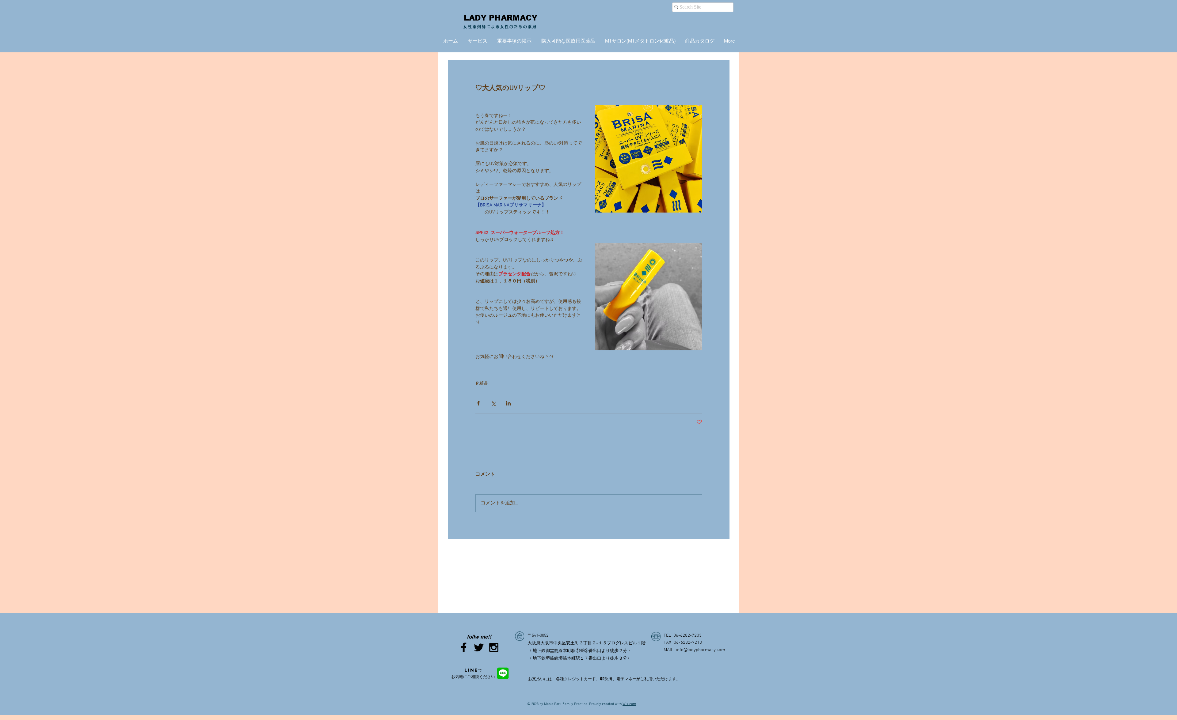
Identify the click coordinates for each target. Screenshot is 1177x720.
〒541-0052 (538, 635)
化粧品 (481, 383)
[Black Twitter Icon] (478, 647)
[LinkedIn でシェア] (508, 403)
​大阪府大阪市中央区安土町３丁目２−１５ (567, 643)
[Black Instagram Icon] (493, 647)
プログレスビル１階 (626, 643)
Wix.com (629, 704)
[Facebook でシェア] (478, 403)
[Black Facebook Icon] (463, 647)
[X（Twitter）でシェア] (493, 403)
